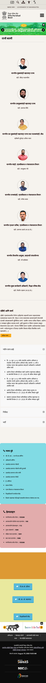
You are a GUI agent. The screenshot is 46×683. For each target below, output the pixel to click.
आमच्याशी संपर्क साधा (32, 635)
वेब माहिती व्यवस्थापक (26, 638)
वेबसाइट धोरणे (20, 635)
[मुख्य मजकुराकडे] (12, 2)
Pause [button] (43, 25)
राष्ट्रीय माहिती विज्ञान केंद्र (9, 648)
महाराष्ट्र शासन (11, 7)
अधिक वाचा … (6, 335)
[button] (42, 15)
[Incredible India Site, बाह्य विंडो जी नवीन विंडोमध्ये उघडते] (14, 627)
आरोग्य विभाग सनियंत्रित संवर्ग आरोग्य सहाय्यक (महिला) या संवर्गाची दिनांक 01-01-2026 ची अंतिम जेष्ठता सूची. (24, 373)
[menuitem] (17, 2)
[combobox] (34, 2)
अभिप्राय (10, 635)
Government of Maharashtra (28, 7)
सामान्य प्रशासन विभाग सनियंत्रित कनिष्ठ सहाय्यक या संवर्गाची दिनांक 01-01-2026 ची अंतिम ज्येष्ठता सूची (23, 398)
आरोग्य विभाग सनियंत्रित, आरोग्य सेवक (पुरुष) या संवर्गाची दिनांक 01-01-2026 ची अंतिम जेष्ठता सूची (23, 391)
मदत (15, 638)
